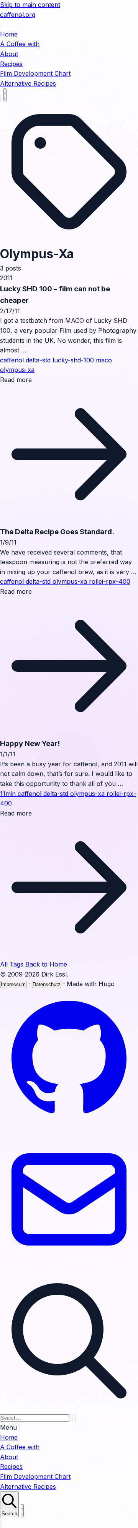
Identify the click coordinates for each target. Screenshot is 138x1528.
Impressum (13, 984)
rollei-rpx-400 (109, 581)
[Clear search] (72, 1418)
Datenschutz (47, 984)
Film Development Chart (35, 73)
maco (104, 360)
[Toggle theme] (5, 94)
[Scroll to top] (1, 1523)
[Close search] (75, 1418)
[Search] (1, 97)
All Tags (11, 964)
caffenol (13, 360)
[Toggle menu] (1, 26)
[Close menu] (19, 1428)
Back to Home (46, 964)
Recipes (11, 64)
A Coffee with (19, 44)
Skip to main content (30, 4)
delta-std (39, 360)
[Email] (69, 1266)
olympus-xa (17, 370)
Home (9, 34)
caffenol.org (17, 14)
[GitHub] (69, 1125)
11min (9, 793)
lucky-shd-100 (74, 360)
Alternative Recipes (28, 83)
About (9, 54)
